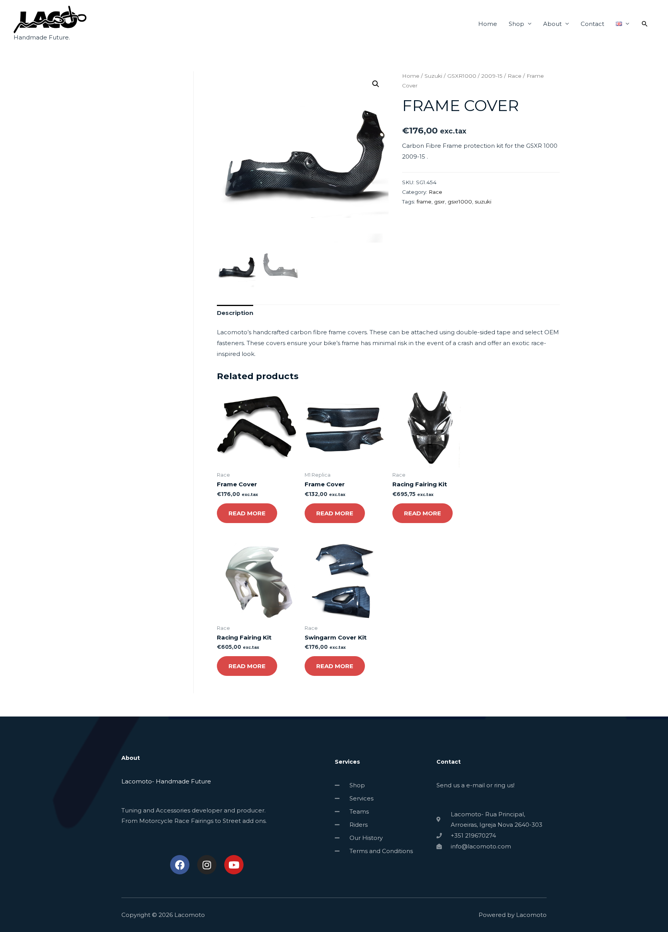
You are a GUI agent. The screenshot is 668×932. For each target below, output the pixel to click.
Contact (592, 23)
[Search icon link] (645, 24)
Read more (247, 513)
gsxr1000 (460, 201)
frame (424, 201)
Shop (516, 23)
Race (514, 76)
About (552, 23)
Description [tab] (235, 312)
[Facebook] (179, 864)
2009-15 (492, 76)
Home (487, 23)
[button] (376, 84)
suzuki (483, 201)
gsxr (439, 201)
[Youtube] (234, 864)
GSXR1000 (461, 76)
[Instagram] (206, 864)
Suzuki (433, 76)
